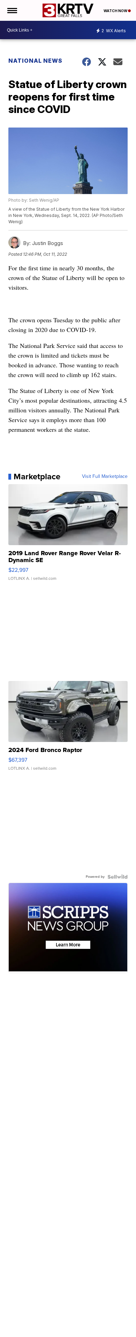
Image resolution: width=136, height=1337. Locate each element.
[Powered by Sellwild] (117, 876)
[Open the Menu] (11, 10)
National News (35, 60)
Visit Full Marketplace (105, 476)
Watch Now (116, 11)
